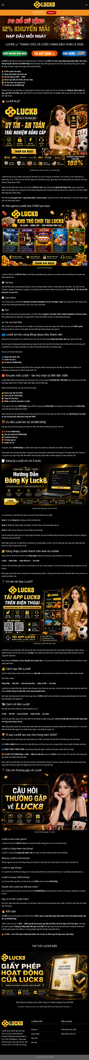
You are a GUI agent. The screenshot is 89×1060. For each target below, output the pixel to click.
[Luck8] (44, 5)
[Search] (86, 5)
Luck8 (4, 177)
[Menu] (3, 4)
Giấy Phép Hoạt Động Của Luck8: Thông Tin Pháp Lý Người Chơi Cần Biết (44, 1002)
